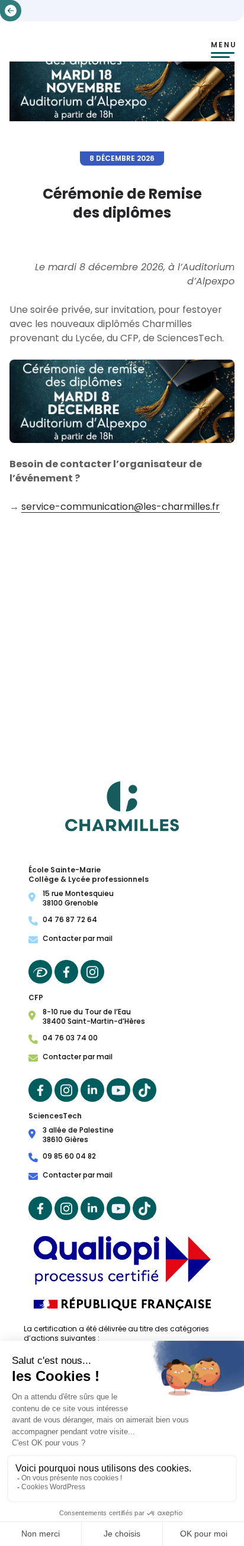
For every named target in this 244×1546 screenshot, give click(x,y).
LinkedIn (92, 1090)
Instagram (92, 972)
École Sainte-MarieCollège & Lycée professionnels (88, 874)
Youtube (118, 1090)
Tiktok (144, 1090)
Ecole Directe (40, 972)
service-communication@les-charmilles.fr (120, 506)
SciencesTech (55, 1116)
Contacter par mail (78, 938)
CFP (35, 997)
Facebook (66, 972)
